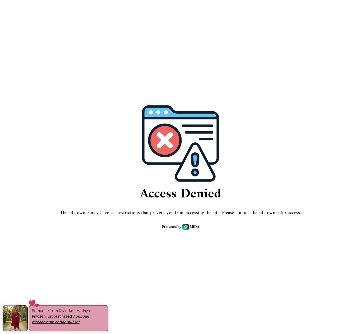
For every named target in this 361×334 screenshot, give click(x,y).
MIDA (194, 227)
